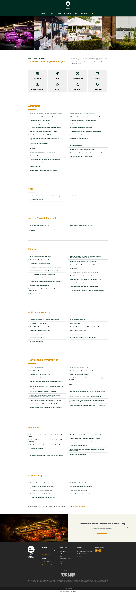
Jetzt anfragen (102, 532)
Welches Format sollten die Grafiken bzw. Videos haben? (43, 391)
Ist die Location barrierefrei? (76, 134)
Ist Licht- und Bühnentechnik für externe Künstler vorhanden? (44, 404)
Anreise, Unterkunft (77, 78)
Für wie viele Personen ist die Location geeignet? (41, 116)
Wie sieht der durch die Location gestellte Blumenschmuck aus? (85, 438)
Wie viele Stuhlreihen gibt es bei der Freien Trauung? (42, 486)
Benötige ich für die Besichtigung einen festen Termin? (42, 152)
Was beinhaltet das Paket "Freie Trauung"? (80, 483)
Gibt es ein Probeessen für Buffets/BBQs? (39, 285)
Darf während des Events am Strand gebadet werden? (82, 149)
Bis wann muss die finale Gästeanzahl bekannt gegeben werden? (45, 159)
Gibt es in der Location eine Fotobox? (79, 374)
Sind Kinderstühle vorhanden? (36, 334)
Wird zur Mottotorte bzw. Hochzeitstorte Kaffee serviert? (43, 274)
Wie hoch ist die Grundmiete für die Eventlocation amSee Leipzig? (45, 127)
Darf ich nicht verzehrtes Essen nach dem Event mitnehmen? (84, 272)
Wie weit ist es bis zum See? (36, 199)
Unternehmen (84, 13)
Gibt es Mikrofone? (34, 370)
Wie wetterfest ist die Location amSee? (79, 138)
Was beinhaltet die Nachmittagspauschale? (40, 263)
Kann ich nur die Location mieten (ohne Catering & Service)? (44, 131)
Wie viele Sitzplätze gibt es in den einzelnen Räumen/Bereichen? (45, 124)
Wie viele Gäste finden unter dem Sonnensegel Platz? (42, 497)
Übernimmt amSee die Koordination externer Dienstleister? (43, 170)
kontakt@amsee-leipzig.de (78, 506)
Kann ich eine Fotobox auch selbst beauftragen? (81, 388)
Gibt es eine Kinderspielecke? (36, 341)
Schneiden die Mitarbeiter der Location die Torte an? (42, 278)
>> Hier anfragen (80, 556)
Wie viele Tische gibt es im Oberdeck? (39, 323)
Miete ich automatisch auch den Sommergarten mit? (82, 113)
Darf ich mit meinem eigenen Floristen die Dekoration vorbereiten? (85, 442)
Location (43, 13)
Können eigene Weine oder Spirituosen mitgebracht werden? (84, 286)
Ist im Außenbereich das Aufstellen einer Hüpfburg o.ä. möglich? (85, 396)
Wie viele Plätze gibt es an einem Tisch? (39, 327)
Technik (57, 89)
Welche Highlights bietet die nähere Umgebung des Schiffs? (84, 196)
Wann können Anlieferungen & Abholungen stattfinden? (83, 120)
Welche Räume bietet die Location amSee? (40, 120)
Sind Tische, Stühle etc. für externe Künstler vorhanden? (83, 337)
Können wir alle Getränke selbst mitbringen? (80, 283)
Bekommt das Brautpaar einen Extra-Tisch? (40, 330)
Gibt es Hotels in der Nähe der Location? (39, 225)
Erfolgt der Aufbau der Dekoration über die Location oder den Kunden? (46, 452)
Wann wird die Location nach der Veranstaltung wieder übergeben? (85, 131)
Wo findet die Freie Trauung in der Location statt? (41, 483)
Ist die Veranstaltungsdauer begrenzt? (39, 143)
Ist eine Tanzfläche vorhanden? (77, 319)
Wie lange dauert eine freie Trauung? (78, 490)
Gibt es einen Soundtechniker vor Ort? (79, 367)
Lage (57, 78)
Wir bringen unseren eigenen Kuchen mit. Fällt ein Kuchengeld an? (45, 267)
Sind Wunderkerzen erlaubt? (36, 448)
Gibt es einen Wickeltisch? (76, 334)
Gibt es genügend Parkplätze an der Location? (81, 225)
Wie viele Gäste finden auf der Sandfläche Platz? (41, 493)
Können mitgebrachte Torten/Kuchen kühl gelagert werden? (44, 270)
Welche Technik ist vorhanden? (37, 367)
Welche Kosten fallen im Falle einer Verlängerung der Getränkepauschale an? (88, 290)
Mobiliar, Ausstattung (37, 89)
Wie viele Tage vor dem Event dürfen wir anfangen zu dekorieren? (85, 434)
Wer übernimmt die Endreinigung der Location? (81, 127)
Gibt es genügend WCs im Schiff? (78, 330)
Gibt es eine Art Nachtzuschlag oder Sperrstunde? (41, 163)
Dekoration (77, 89)
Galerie (76, 13)
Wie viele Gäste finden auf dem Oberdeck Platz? (41, 490)
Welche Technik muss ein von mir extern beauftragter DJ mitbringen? (46, 400)
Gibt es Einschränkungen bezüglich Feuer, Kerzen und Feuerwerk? (45, 444)
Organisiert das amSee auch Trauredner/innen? (81, 156)
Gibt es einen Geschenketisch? (37, 337)
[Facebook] (96, 550)
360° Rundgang (67, 13)
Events (51, 13)
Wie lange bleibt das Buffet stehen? (38, 293)
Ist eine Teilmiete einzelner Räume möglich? (40, 134)
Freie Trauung (98, 89)
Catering (97, 78)
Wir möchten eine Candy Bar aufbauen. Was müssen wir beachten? (45, 281)
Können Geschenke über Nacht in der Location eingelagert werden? (86, 153)
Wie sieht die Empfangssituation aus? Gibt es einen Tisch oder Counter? (87, 327)
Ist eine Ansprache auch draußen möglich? (40, 374)
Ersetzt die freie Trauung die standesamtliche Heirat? (82, 493)
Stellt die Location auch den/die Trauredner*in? (81, 486)
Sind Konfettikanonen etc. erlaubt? (78, 454)
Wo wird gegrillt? (74, 268)
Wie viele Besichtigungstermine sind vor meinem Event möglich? (45, 155)
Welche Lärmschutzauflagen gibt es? (78, 124)
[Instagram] (99, 550)
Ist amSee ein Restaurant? (36, 166)
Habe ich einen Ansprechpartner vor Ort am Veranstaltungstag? (85, 116)
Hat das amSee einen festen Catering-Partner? (41, 256)
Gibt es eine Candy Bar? (75, 323)
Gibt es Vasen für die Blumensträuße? (79, 445)
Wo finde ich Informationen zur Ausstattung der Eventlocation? (44, 319)
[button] (47, 113)
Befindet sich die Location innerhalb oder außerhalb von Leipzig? (45, 196)
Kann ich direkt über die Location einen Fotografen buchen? (84, 370)
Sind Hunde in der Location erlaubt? (78, 142)
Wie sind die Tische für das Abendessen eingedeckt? (82, 265)
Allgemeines (37, 78)
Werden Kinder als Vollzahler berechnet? (39, 260)
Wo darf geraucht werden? (76, 145)
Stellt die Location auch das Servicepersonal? (81, 275)
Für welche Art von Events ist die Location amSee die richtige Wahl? (46, 113)
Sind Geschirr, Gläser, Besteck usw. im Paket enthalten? (83, 261)
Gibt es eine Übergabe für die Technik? (39, 378)
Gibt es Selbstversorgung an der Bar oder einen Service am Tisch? (85, 279)
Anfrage (59, 13)
